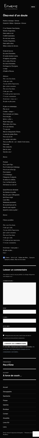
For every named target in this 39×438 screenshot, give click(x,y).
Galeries (5, 405)
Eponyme (31, 257)
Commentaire (8, 281)
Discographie (7, 392)
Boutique (6, 409)
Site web (6, 326)
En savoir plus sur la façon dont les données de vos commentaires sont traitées (18, 349)
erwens (12, 259)
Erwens (7, 257)
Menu (33, 7)
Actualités (6, 418)
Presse (5, 400)
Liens (5, 427)
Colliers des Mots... (24, 257)
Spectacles (6, 396)
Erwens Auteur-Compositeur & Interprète (13, 432)
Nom (5, 308)
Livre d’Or (6, 422)
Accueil (5, 387)
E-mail (6, 317)
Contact (5, 414)
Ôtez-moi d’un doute (20, 259)
